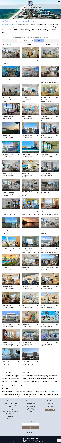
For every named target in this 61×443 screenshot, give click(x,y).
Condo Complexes (30, 406)
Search (39, 40)
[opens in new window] (27, 433)
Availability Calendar (30, 405)
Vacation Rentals (30, 403)
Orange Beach (30, 410)
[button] (59, 5)
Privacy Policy (35, 438)
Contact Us (50, 403)
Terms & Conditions (50, 405)
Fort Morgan (30, 411)
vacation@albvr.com (11, 416)
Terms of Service (42, 441)
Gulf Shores (30, 408)
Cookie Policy (50, 406)
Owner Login (50, 409)
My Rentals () (7, 44)
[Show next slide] (20, 52)
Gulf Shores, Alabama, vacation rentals (11, 24)
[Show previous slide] (3, 52)
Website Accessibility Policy (28, 438)
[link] (11, 55)
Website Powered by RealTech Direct (32, 440)
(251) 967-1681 (11, 418)
